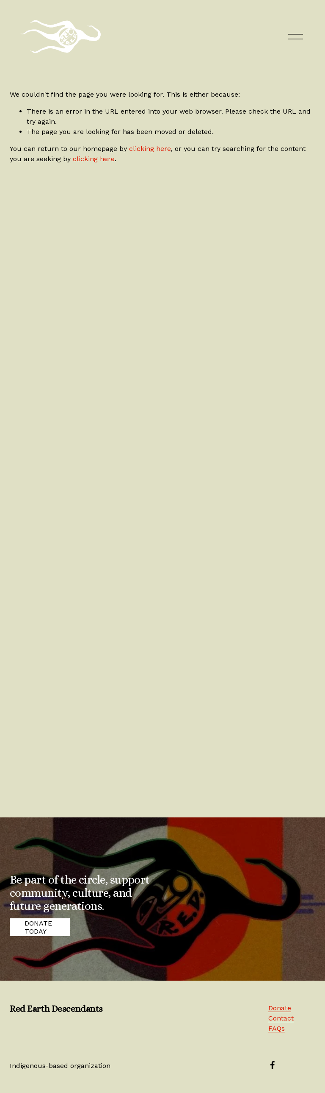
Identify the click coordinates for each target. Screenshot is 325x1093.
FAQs (276, 1028)
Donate (279, 1008)
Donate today (38, 927)
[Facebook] (272, 1065)
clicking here (150, 149)
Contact (281, 1018)
